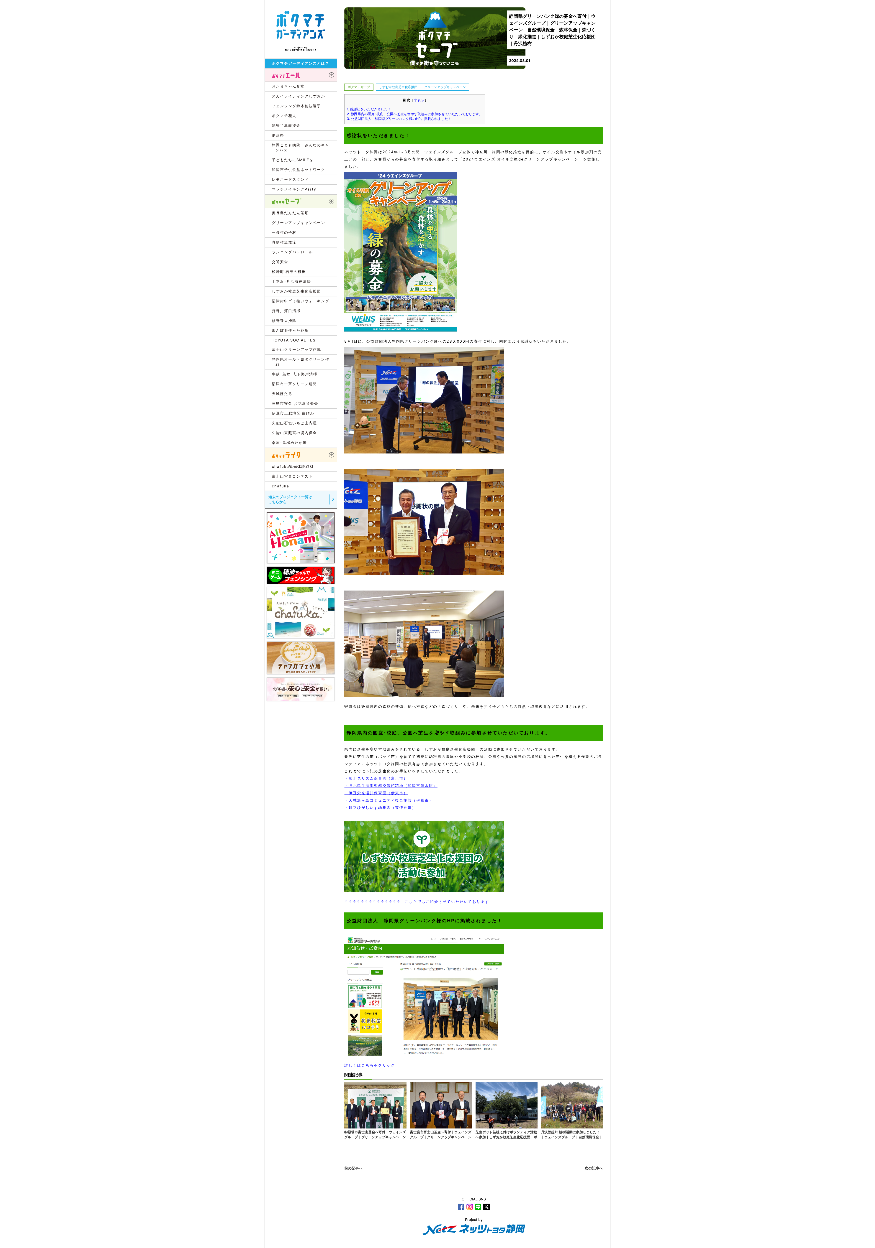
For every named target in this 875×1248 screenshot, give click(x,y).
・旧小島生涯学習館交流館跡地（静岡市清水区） (390, 785)
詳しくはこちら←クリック (369, 1065)
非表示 (419, 100)
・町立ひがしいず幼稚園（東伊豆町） (380, 807)
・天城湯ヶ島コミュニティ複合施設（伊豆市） (388, 800)
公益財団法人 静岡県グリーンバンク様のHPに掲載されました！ (399, 119)
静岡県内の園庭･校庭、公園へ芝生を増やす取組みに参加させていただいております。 (414, 114)
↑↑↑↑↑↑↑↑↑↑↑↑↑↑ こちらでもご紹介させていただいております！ (418, 901)
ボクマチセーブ (359, 87)
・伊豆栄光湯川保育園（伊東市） (376, 793)
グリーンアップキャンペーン (445, 87)
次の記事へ (594, 1168)
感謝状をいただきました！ (369, 109)
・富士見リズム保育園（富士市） (376, 778)
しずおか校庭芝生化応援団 (398, 87)
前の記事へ (353, 1168)
